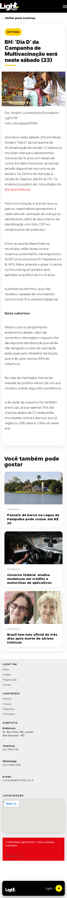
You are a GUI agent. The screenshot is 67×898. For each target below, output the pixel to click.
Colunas (7, 704)
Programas (8, 709)
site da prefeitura (17, 189)
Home (6, 669)
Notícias (13, 32)
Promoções (9, 714)
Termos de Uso (13, 856)
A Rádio (7, 675)
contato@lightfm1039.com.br (18, 780)
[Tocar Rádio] (58, 888)
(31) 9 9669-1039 (12, 765)
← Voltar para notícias (18, 18)
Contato (7, 685)
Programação (10, 680)
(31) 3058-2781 (11, 749)
